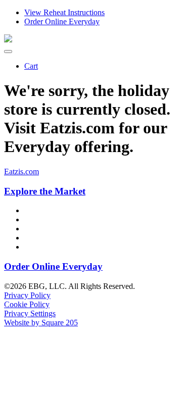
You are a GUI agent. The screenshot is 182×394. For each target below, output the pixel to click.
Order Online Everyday (62, 21)
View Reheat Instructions (64, 12)
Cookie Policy (27, 304)
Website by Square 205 (41, 322)
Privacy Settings (30, 313)
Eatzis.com (21, 171)
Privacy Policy (27, 295)
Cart (31, 66)
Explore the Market (44, 191)
